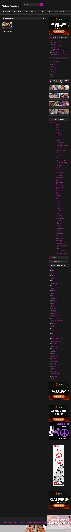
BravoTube (54, 298)
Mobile (57, 192)
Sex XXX (58, 232)
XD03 (52, 340)
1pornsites (53, 345)
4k (56, 125)
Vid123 (53, 311)
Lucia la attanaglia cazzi (57, 41)
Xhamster (58, 251)
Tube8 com (58, 241)
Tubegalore (54, 292)
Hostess (58, 169)
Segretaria (58, 225)
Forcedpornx (54, 361)
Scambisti (58, 223)
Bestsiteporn (54, 366)
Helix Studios (59, 167)
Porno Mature (59, 208)
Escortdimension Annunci (62, 150)
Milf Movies (58, 190)
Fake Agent (58, 152)
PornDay (53, 307)
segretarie (53, 69)
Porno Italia (58, 207)
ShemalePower (55, 315)
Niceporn (53, 335)
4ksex (52, 325)
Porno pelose (59, 210)
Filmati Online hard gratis (62, 162)
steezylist (53, 363)
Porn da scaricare (60, 202)
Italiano (57, 174)
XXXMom (53, 305)
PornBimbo (54, 302)
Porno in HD (59, 205)
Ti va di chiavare (55, 61)
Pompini (58, 200)
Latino (57, 178)
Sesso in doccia (60, 228)
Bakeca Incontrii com (61, 130)
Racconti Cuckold (60, 218)
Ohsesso (58, 198)
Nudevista (58, 197)
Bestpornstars (54, 356)
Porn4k (53, 272)
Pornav (53, 300)
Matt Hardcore (59, 185)
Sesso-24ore (59, 230)
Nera (52, 76)
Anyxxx (53, 331)
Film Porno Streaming (61, 160)
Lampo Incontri (59, 177)
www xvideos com (60, 250)
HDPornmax (54, 358)
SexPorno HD (59, 233)
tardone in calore (55, 68)
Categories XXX (18, 11)
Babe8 (53, 288)
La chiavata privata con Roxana (59, 50)
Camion (53, 66)
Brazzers (58, 135)
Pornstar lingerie (60, 217)
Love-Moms (54, 371)
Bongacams (59, 134)
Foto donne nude (60, 164)
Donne (57, 149)
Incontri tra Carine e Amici (32, 11)
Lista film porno (59, 182)
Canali (57, 137)
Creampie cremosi (60, 142)
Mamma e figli (59, 183)
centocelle (53, 72)
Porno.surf (53, 273)
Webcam (58, 246)
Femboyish (58, 155)
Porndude (53, 368)
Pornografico (59, 215)
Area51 (53, 270)
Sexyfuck (53, 308)
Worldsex (58, 248)
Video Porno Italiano (61, 245)
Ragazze (58, 222)
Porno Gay (58, 203)
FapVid (53, 303)
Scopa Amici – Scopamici (46, 11)
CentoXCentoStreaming (57, 320)
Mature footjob (59, 187)
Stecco (53, 64)
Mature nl (58, 188)
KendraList (54, 283)
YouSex (53, 275)
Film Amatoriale (59, 159)
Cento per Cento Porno (61, 139)
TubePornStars (55, 318)
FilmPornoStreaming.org (11, 6)
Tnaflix (57, 236)
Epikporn (53, 369)
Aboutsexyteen (55, 373)
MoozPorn (53, 343)
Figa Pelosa (59, 157)
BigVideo (53, 351)
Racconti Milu (59, 220)
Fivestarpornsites (55, 365)
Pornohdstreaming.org (56, 338)
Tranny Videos (59, 238)
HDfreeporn (54, 285)
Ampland (58, 127)
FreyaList (53, 282)
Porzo (52, 295)
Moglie (57, 193)
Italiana (57, 170)
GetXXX (53, 321)
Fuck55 (53, 313)
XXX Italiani (54, 122)
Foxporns (53, 290)
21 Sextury (58, 124)
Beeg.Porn (54, 278)
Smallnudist (54, 376)
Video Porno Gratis (60, 243)
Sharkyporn (54, 346)
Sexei (52, 287)
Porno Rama (59, 212)
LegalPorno (59, 180)
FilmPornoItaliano (55, 268)
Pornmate (53, 353)
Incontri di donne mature (60, 11)
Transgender (59, 240)
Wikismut (53, 323)
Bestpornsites (54, 348)
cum (52, 63)
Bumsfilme (54, 297)
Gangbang (58, 165)
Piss (52, 74)
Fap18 (52, 333)
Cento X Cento (59, 140)
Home (3, 14)
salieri (52, 71)
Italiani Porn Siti (60, 172)
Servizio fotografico (60, 227)
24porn (53, 328)
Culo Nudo (58, 144)
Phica (52, 280)
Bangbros (58, 132)
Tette (57, 235)
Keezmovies (59, 175)
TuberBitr (53, 316)
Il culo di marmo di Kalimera (58, 52)
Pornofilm (58, 213)
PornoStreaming (55, 336)
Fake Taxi (58, 154)
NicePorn (53, 277)
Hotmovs (53, 310)
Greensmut (54, 330)
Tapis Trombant (55, 49)
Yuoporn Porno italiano (61, 253)
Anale (57, 129)
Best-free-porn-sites (56, 341)
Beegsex (53, 350)
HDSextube (54, 355)
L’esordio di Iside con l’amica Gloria (60, 54)
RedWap (53, 326)
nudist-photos (54, 374)
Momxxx (58, 195)
